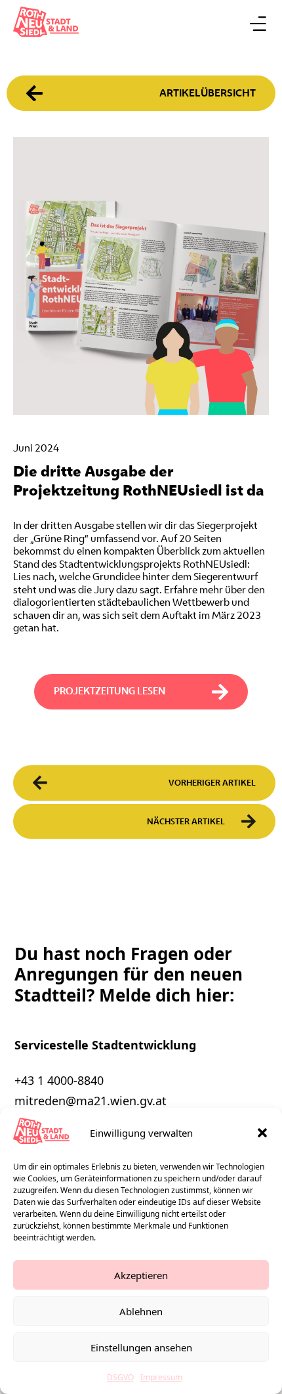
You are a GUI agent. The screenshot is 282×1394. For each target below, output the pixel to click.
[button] (262, 1132)
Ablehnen (141, 1311)
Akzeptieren (141, 1275)
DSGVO (120, 1377)
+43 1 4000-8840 (59, 1080)
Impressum (161, 1377)
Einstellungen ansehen (141, 1347)
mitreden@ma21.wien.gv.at (90, 1101)
